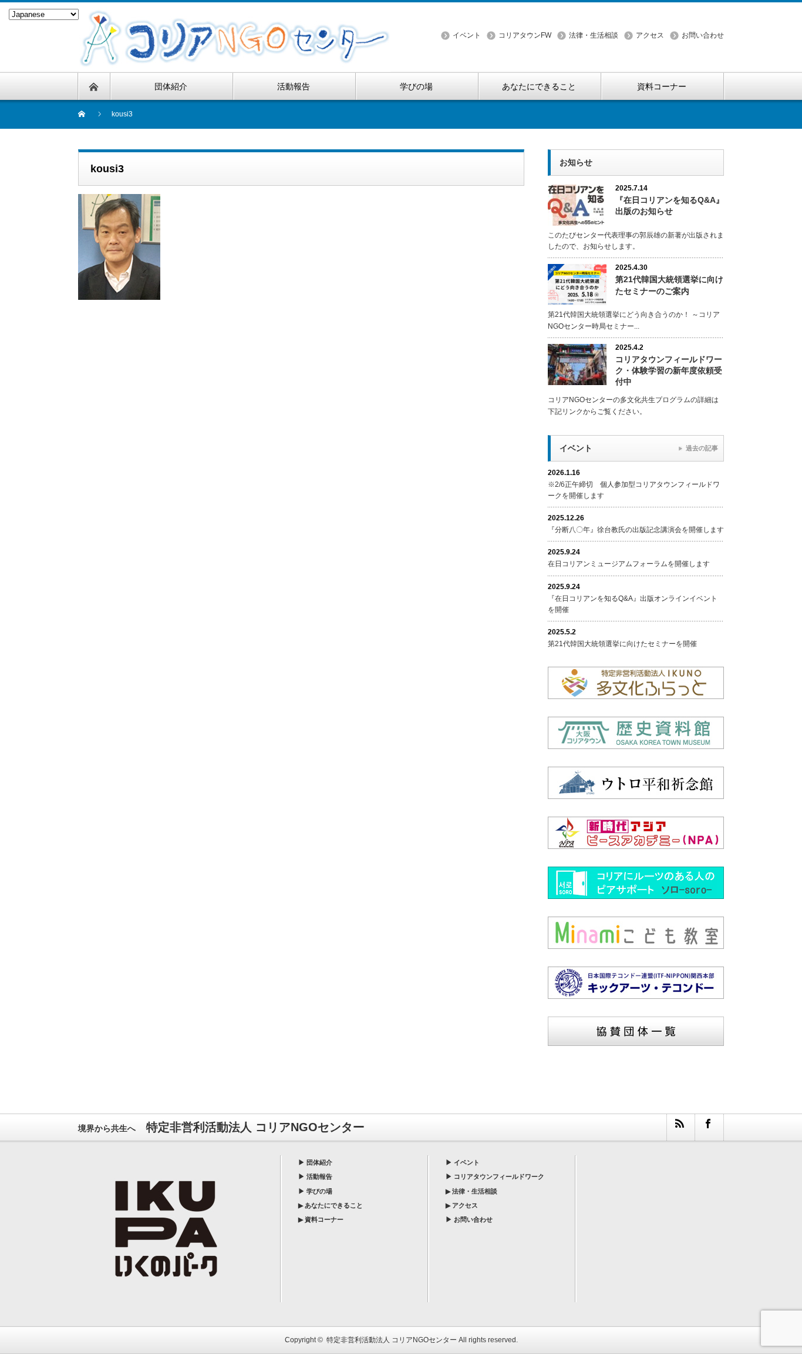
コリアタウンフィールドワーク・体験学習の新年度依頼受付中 (668, 370)
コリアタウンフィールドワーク (499, 1176)
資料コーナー (324, 1219)
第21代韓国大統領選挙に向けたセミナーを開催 (622, 644)
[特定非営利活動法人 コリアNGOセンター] (234, 14)
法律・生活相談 (593, 35)
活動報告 (319, 1176)
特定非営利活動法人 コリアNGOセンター (391, 1340)
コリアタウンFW (524, 35)
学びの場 (319, 1191)
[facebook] (709, 1127)
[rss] (680, 1127)
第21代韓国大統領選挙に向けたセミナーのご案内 (669, 285)
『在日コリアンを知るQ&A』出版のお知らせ (669, 205)
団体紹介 (319, 1162)
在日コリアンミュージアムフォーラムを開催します (629, 564)
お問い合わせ (703, 35)
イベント (467, 35)
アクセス (650, 35)
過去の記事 (702, 448)
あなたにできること (334, 1205)
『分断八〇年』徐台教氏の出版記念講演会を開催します (636, 530)
